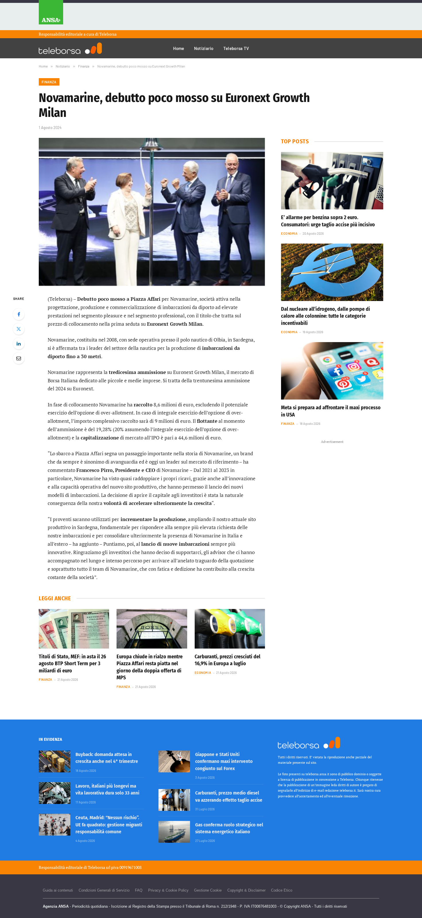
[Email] (18, 358)
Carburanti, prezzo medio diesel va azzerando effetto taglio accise (228, 796)
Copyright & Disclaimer (246, 890)
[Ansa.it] (51, 15)
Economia (203, 672)
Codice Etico (281, 890)
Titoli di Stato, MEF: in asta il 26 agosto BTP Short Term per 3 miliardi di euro (72, 663)
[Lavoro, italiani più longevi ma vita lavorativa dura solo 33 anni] (54, 793)
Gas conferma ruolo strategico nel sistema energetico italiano (229, 828)
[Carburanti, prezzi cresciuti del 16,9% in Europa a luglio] (230, 629)
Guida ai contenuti (58, 890)
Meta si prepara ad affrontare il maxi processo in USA (331, 411)
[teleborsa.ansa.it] (70, 48)
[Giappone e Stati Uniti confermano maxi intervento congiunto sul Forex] (174, 761)
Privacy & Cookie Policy (168, 890)
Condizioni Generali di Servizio (104, 890)
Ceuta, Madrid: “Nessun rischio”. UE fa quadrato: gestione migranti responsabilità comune (109, 825)
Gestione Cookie (208, 890)
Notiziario (204, 48)
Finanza (49, 82)
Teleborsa (108, 34)
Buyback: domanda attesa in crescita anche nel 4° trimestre (107, 757)
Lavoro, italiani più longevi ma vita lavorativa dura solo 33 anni (107, 789)
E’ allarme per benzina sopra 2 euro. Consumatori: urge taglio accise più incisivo (328, 220)
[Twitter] (18, 329)
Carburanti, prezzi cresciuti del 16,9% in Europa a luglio (227, 660)
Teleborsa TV (236, 48)
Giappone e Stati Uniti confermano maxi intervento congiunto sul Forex (224, 761)
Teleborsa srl (99, 867)
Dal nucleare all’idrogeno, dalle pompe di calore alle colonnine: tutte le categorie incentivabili (325, 316)
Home (178, 48)
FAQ (138, 890)
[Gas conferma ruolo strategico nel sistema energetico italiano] (174, 832)
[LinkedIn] (18, 343)
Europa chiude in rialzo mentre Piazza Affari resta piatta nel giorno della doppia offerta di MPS (150, 667)
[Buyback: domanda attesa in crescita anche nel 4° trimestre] (54, 761)
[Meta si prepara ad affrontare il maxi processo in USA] (332, 371)
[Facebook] (18, 314)
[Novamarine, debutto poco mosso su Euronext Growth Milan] (152, 212)
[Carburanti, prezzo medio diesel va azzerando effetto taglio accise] (174, 800)
